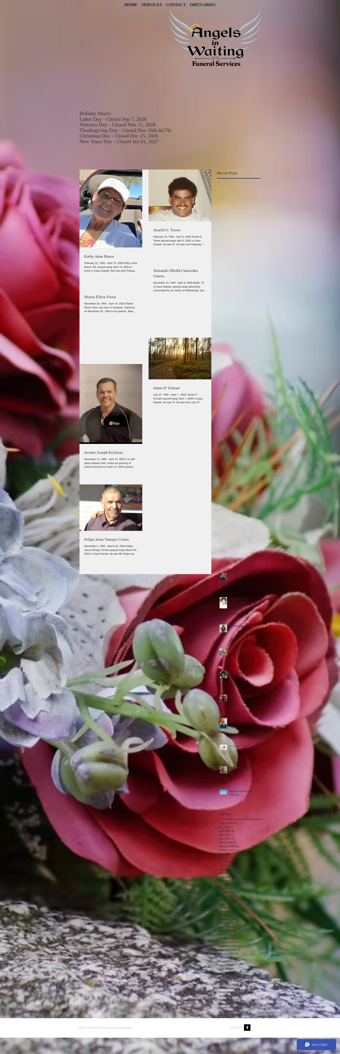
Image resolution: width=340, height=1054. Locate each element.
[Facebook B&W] (247, 1027)
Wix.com (127, 1027)
